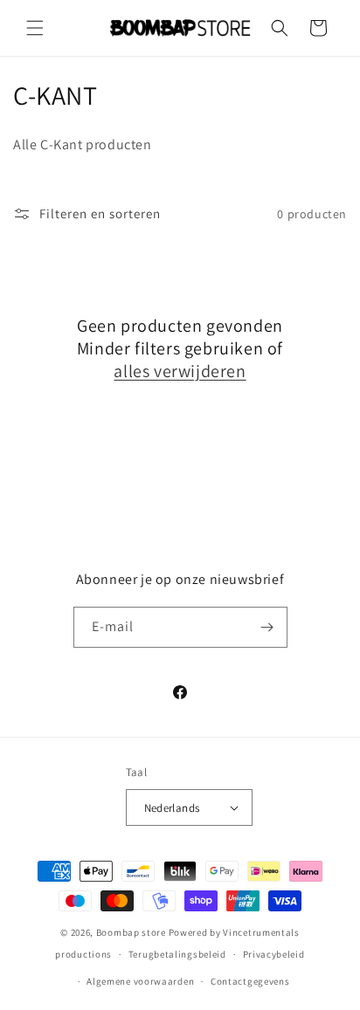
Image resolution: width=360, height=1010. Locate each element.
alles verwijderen (180, 371)
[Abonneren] (267, 627)
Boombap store (131, 932)
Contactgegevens (250, 981)
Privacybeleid (274, 954)
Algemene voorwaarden (140, 981)
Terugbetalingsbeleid (177, 954)
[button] (35, 28)
